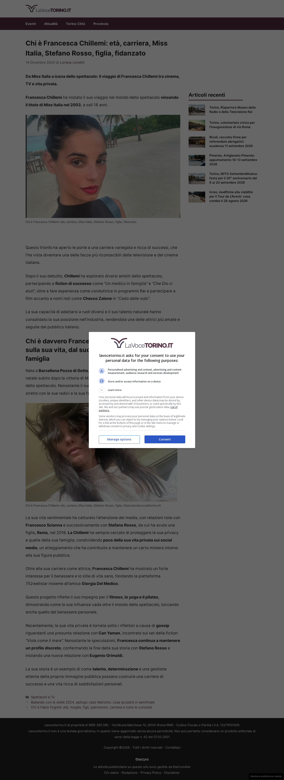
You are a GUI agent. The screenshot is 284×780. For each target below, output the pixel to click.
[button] (142, 390)
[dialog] (142, 390)
